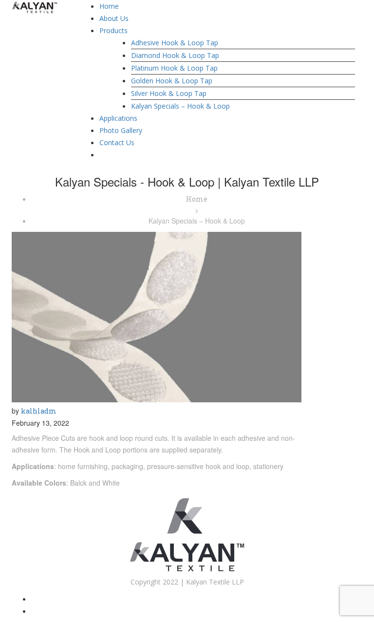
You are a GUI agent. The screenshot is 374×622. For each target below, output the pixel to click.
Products (113, 30)
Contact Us (116, 142)
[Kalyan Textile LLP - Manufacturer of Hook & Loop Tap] (35, 6)
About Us (114, 18)
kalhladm (38, 410)
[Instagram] (197, 611)
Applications (118, 118)
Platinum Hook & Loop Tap (174, 68)
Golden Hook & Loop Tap (171, 80)
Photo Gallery (120, 130)
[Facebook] (197, 598)
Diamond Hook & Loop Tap (175, 55)
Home (109, 6)
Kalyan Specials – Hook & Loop (180, 106)
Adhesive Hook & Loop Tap (174, 42)
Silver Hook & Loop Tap (168, 93)
